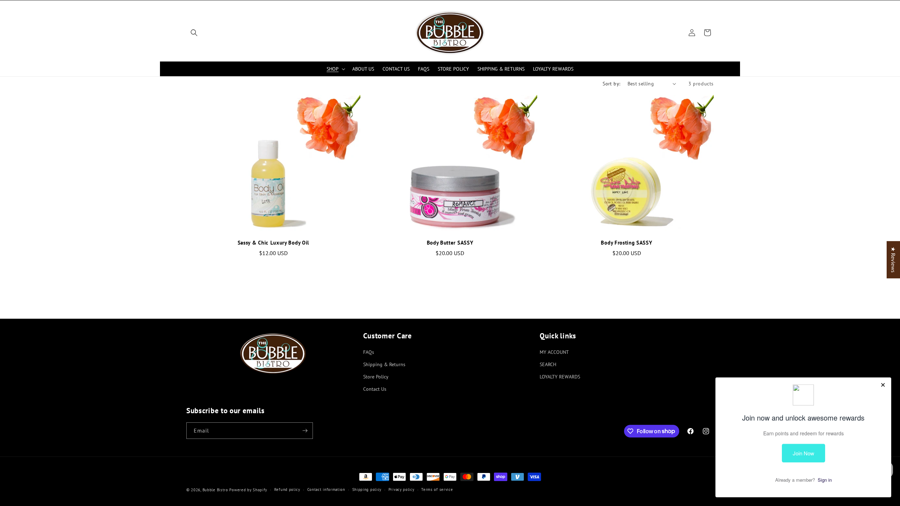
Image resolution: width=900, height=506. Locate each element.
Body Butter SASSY (450, 243)
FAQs (368, 352)
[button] (194, 32)
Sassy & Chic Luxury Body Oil (273, 243)
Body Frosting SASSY (626, 243)
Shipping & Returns (384, 364)
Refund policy (287, 489)
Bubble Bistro (215, 489)
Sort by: (611, 83)
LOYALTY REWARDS (560, 377)
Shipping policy (367, 489)
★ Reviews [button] (893, 260)
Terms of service (437, 489)
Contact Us (374, 389)
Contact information (326, 489)
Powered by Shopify (248, 489)
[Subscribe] (305, 430)
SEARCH (548, 364)
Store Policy (375, 377)
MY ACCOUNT (554, 352)
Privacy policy (401, 489)
